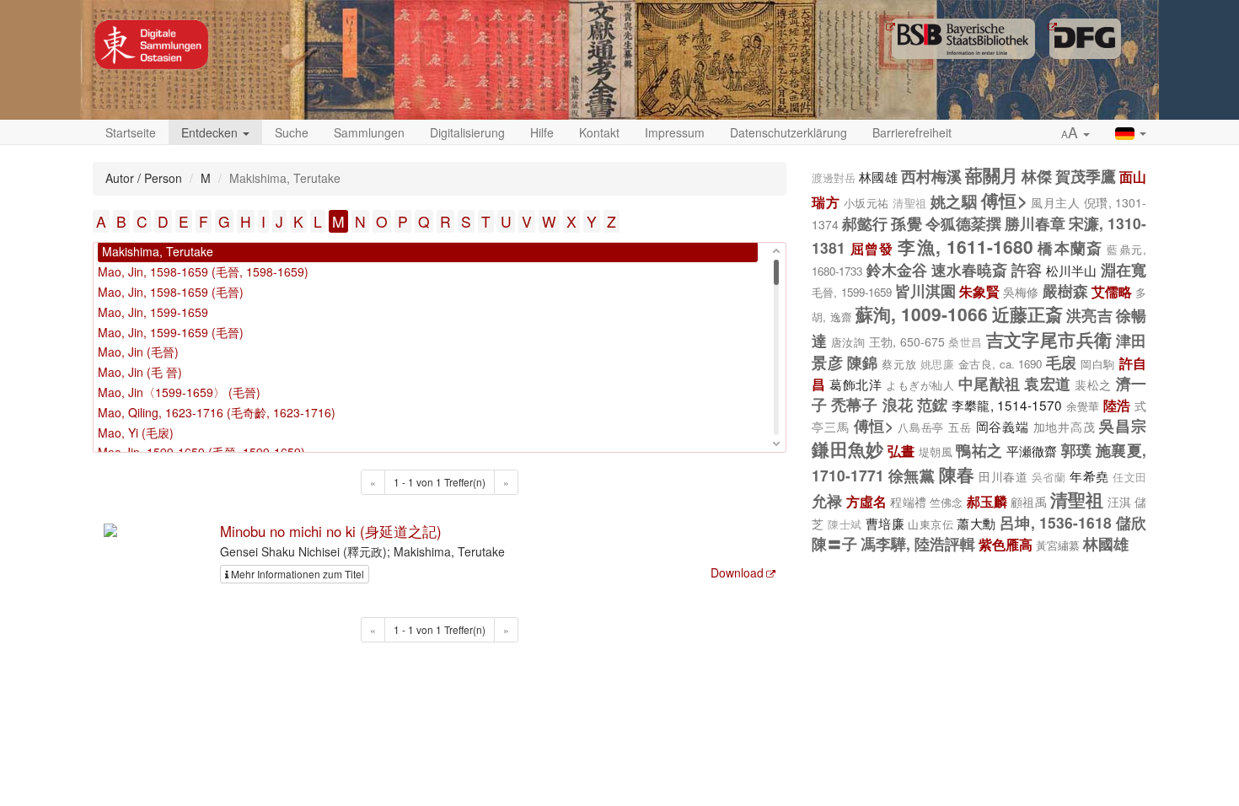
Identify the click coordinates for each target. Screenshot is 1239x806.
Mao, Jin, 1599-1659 (153, 312)
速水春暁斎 (969, 269)
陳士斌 (844, 524)
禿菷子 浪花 (872, 404)
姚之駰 (954, 201)
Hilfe (542, 132)
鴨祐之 (979, 449)
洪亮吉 (1089, 314)
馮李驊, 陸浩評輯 (918, 543)
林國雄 (878, 176)
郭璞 (1076, 449)
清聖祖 (909, 203)
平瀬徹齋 (1032, 450)
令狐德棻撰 (963, 223)
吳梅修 (1020, 291)
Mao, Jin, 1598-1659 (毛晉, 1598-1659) (203, 271)
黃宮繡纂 (1058, 545)
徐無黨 (912, 475)
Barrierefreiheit (912, 132)
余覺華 (1083, 406)
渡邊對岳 (834, 177)
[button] (1075, 133)
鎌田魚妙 (847, 448)
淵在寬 (1123, 269)
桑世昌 (965, 342)
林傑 (1037, 175)
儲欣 (1131, 522)
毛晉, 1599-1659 (851, 292)
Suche (291, 132)
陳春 (957, 473)
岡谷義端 (1002, 425)
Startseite (130, 132)
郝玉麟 (987, 501)
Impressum (675, 132)
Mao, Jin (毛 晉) (140, 371)
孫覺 (906, 223)
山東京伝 (930, 524)
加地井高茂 (1064, 426)
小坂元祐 (866, 203)
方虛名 (866, 501)
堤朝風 (935, 451)
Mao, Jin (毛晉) (138, 351)
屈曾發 (872, 248)
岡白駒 (1098, 364)
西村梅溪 (931, 175)
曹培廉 (885, 522)
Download (737, 572)
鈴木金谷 (897, 269)
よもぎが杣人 (920, 385)
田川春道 (1003, 476)
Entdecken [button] (211, 132)
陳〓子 (834, 543)
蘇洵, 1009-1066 (922, 313)
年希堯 (1089, 475)
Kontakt (599, 132)
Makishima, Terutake (157, 251)
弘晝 (901, 450)
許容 (1026, 269)
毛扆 (1061, 362)
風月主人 (1055, 202)
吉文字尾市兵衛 (1049, 339)
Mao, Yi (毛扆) (136, 432)
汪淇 (1119, 501)
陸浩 (1117, 405)
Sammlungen (369, 132)
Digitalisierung (467, 132)
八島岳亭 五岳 (935, 427)
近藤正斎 (1028, 313)
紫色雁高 (1005, 544)
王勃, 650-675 (907, 341)
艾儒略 (1112, 291)
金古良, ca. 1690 (1000, 364)
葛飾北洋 (855, 383)
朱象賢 (979, 291)
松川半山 (1071, 270)
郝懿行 (865, 223)
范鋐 (932, 404)
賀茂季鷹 (1085, 175)
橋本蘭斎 (1070, 247)
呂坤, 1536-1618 (1056, 522)
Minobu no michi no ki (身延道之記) (331, 531)
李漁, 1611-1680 (965, 246)
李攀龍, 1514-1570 (1007, 404)
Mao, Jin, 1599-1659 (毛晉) (171, 332)
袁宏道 (1047, 383)
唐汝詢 (848, 342)
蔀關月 (991, 174)
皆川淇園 (925, 290)
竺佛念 (946, 502)
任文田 (1129, 477)
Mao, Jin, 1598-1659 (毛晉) (171, 291)
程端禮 (907, 501)
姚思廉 (937, 364)
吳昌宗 (1122, 425)
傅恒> (1004, 199)
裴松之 (1093, 384)
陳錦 (862, 362)
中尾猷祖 (989, 383)
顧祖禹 (1028, 501)
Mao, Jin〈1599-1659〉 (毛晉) (179, 392)
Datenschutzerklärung (788, 132)
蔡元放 (899, 364)
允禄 (827, 500)
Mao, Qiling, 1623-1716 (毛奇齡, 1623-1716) (216, 412)
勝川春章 (1035, 223)
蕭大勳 (976, 522)
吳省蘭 (1049, 477)
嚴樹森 (1065, 290)
